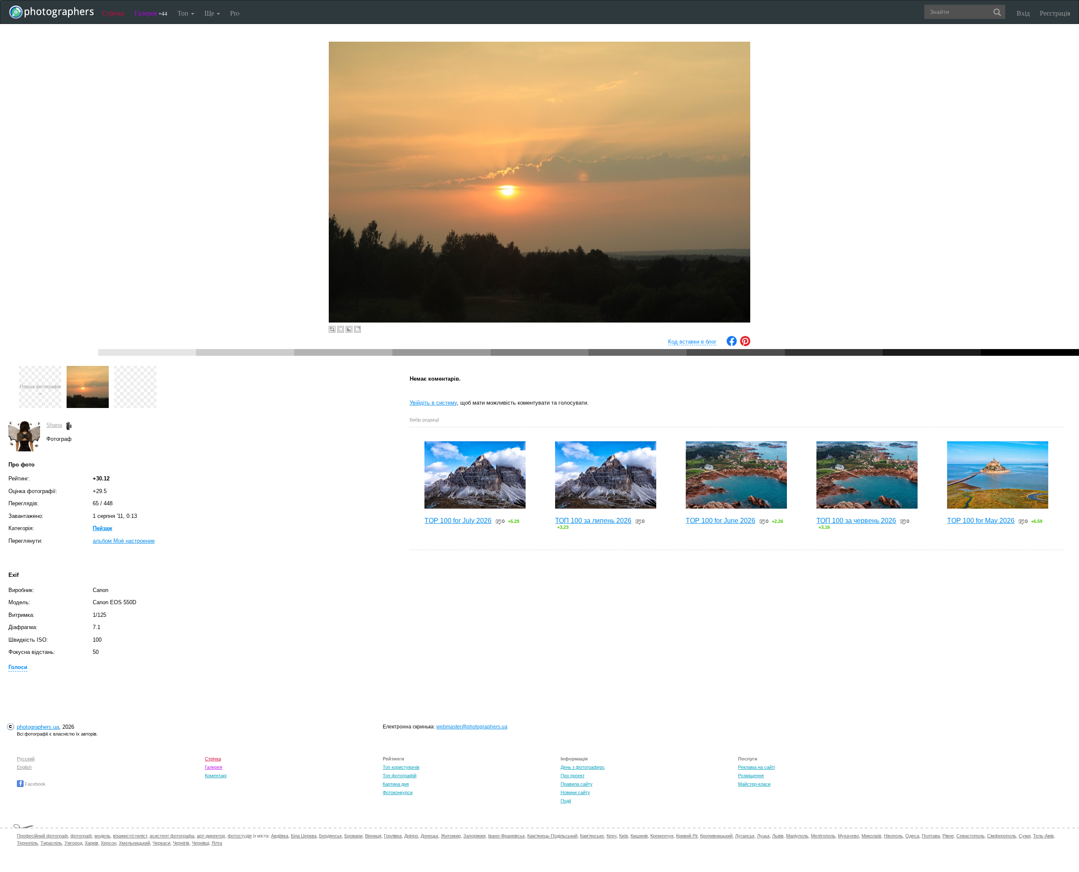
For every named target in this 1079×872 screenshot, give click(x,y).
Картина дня (396, 784)
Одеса (912, 835)
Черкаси (161, 842)
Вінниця (373, 835)
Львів (778, 835)
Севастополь (970, 835)
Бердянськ (330, 835)
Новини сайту (575, 792)
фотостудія (240, 835)
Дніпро (411, 835)
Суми (1025, 835)
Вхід (1023, 12)
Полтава (931, 835)
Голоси (17, 667)
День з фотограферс (583, 767)
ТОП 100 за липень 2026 (593, 520)
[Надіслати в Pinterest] (745, 344)
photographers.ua (38, 727)
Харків (91, 842)
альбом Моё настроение (124, 541)
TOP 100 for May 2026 (981, 520)
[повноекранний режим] (357, 329)
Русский (26, 758)
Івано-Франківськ (506, 835)
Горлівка (393, 835)
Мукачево (848, 835)
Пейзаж (102, 528)
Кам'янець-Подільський (552, 835)
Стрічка (113, 12)
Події (566, 800)
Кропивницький (716, 835)
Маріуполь (797, 835)
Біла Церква (304, 835)
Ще (210, 12)
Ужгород (73, 842)
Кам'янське (592, 835)
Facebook (35, 784)
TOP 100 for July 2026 (457, 520)
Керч (612, 835)
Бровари (353, 835)
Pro (234, 12)
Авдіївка (279, 835)
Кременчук (662, 835)
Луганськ (744, 835)
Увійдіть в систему (433, 403)
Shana (54, 425)
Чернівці (200, 842)
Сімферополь (1001, 835)
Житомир (451, 835)
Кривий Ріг (687, 835)
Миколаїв (871, 835)
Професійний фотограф (42, 835)
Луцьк (763, 835)
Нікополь (893, 835)
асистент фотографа (172, 835)
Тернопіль (27, 842)
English (24, 767)
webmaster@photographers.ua (471, 727)
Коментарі (215, 775)
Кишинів (639, 835)
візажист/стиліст (130, 835)
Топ (183, 12)
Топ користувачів (401, 767)
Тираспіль (51, 842)
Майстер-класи (754, 784)
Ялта (217, 842)
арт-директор (211, 835)
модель (102, 835)
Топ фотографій (399, 775)
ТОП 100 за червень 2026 (856, 520)
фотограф (81, 835)
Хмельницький (134, 842)
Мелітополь (823, 835)
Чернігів (181, 842)
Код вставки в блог (692, 342)
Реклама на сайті (756, 767)
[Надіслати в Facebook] (732, 344)
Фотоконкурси (398, 792)
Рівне (948, 835)
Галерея (150, 12)
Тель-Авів (1043, 835)
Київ (623, 835)
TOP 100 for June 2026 (720, 520)
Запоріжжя (474, 835)
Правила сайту (577, 784)
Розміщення (751, 775)
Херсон (108, 842)
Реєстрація (1055, 12)
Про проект (573, 775)
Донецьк (429, 835)
